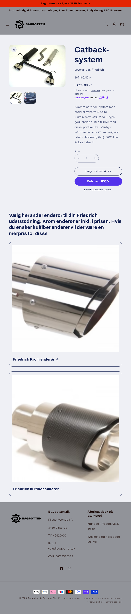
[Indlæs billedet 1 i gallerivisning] (16, 98)
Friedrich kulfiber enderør (36, 489)
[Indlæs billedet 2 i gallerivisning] (30, 98)
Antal (78, 151)
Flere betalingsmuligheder (98, 190)
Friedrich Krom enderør (34, 359)
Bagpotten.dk (35, 598)
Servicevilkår (96, 602)
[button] (7, 24)
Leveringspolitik (114, 602)
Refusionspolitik (72, 598)
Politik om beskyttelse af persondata (103, 598)
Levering (95, 90)
